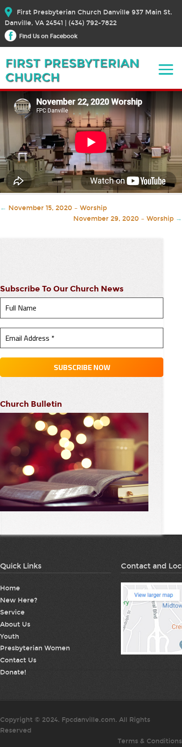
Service (12, 612)
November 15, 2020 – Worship (53, 208)
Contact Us (18, 660)
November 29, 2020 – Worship (127, 219)
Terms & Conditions (150, 741)
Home (10, 588)
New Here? (18, 600)
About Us (15, 624)
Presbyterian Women (35, 648)
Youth (9, 637)
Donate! (13, 672)
